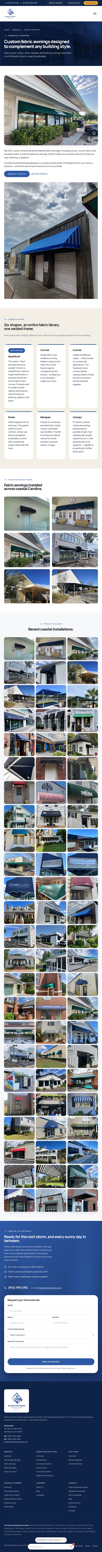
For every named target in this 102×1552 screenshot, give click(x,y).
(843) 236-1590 (14, 1439)
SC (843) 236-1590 (30, 3)
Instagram (40, 1495)
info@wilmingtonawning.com (49, 1288)
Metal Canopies (10, 1468)
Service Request (56, 3)
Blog (38, 1491)
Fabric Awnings (10, 1464)
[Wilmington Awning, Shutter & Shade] (10, 14)
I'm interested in (16, 1329)
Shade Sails (8, 1507)
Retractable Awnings (12, 1460)
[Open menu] (95, 13)
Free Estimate (74, 3)
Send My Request (51, 1362)
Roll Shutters (41, 1460)
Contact (95, 1546)
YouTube (72, 1510)
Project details (16, 1341)
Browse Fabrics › (40, 174)
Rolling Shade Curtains (13, 1499)
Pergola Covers (10, 1503)
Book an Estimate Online (78, 1487)
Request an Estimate (77, 1491)
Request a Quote (17, 174)
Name (11, 1305)
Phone (56, 1317)
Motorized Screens (11, 1491)
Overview (7, 1456)
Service (87, 1546)
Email (11, 1317)
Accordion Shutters (43, 1464)
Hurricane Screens (43, 1471)
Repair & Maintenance (45, 1475)
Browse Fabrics (74, 1503)
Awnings (16, 30)
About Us (39, 1487)
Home (6, 30)
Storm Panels (41, 1468)
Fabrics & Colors (10, 1471)
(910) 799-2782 (13, 3)
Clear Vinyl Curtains (12, 1495)
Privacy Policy (78, 1546)
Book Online (91, 3)
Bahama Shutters (75, 1460)
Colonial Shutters (75, 1464)
